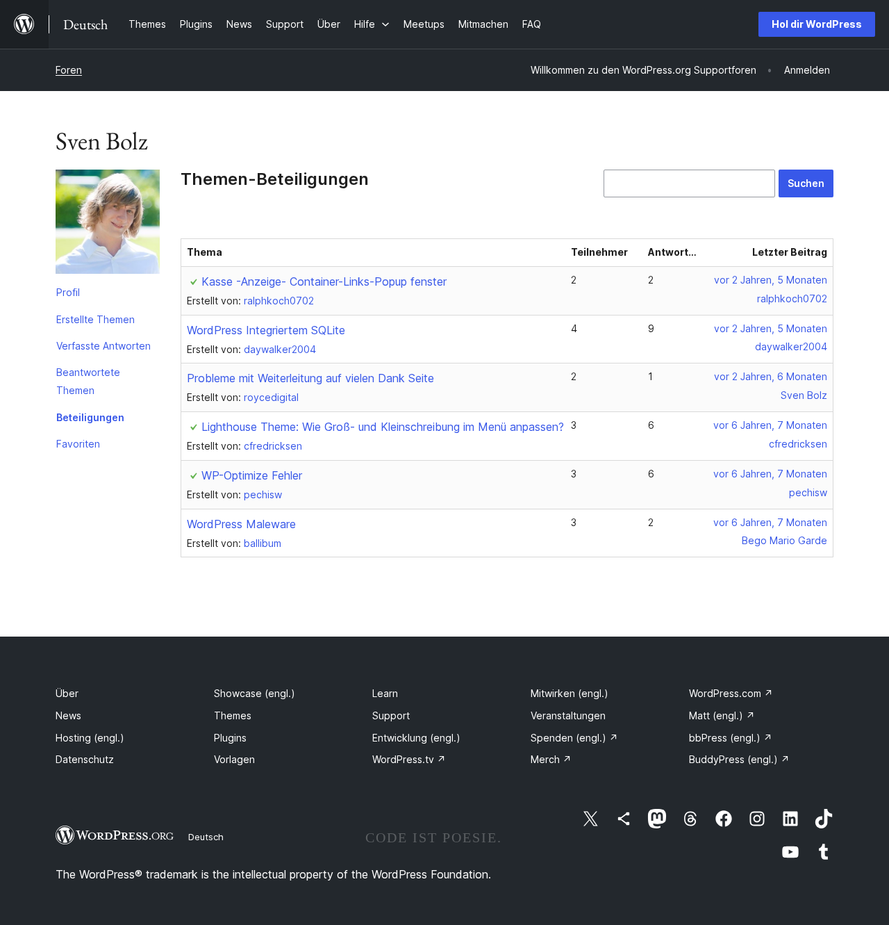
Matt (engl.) (722, 715)
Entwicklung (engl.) (416, 738)
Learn (385, 693)
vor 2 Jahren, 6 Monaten (770, 376)
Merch (551, 759)
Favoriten (78, 444)
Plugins (230, 738)
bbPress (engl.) (730, 738)
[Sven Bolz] (108, 224)
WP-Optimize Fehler (251, 475)
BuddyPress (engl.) (739, 759)
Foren (69, 70)
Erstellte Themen (95, 319)
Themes (232, 715)
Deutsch (206, 836)
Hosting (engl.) (90, 738)
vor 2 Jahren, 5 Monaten (770, 280)
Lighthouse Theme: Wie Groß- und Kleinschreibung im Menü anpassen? (382, 427)
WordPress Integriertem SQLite (266, 330)
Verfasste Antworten (103, 346)
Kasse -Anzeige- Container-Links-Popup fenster (324, 281)
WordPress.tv (409, 759)
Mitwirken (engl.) (569, 693)
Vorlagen (234, 759)
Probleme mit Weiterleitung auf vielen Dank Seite (310, 378)
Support (391, 715)
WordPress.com (731, 693)
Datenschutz (85, 759)
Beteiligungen (90, 417)
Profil (68, 292)
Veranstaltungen (568, 715)
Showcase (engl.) (254, 693)
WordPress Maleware (241, 524)
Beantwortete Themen (88, 381)
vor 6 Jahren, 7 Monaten (770, 425)
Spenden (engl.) (574, 738)
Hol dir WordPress (817, 24)
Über (67, 693)
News (68, 715)
